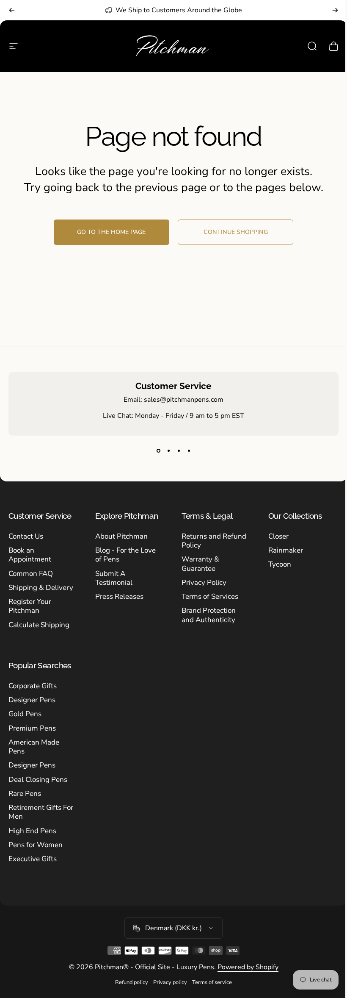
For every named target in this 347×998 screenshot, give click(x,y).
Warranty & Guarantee (200, 564)
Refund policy (131, 982)
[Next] (335, 10)
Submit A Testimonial (113, 578)
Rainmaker (285, 550)
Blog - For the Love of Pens (125, 555)
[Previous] (12, 10)
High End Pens (32, 830)
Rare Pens (24, 793)
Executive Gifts (32, 858)
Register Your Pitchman (29, 606)
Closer (278, 536)
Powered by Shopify (248, 967)
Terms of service (212, 982)
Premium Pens (32, 728)
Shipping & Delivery (40, 587)
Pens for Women (35, 844)
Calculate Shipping (38, 624)
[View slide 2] (168, 451)
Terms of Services (210, 596)
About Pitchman (121, 536)
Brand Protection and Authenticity (209, 615)
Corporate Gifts (32, 685)
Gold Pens (24, 713)
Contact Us (25, 536)
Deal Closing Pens (37, 779)
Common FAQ (30, 573)
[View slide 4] (189, 451)
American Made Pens (33, 747)
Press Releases (119, 596)
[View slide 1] (158, 451)
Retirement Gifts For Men (40, 812)
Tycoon (279, 564)
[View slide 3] (179, 451)
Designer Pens (31, 699)
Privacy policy (170, 982)
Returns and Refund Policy (214, 541)
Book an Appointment (29, 555)
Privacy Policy (204, 582)
